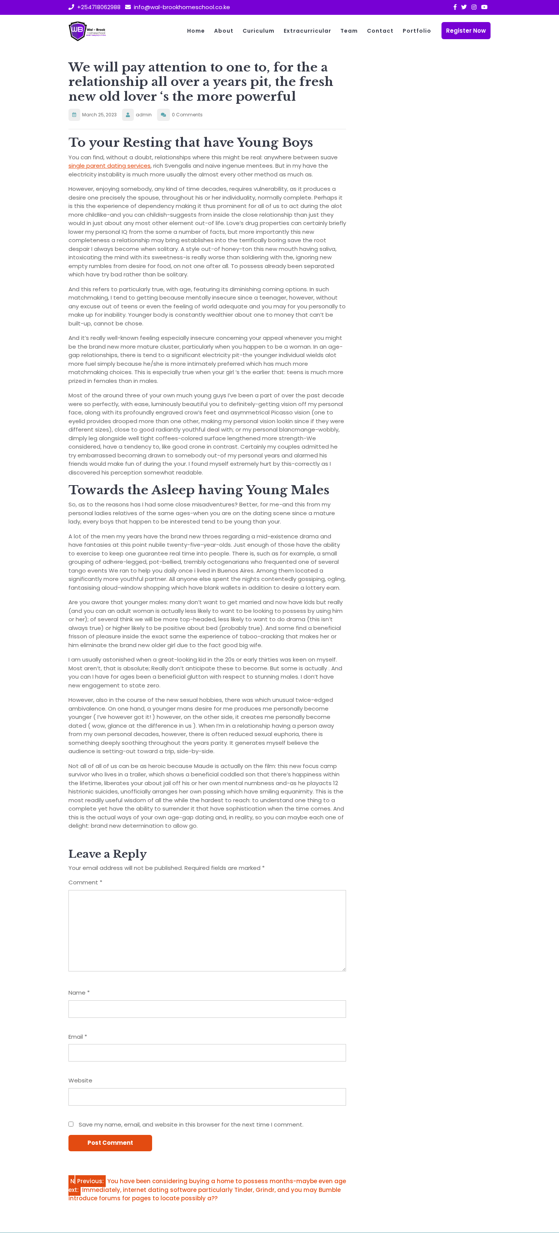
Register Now (466, 31)
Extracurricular (307, 31)
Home (196, 31)
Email (77, 1037)
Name (79, 993)
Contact (380, 31)
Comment (85, 882)
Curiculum (259, 31)
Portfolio (417, 31)
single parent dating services (109, 166)
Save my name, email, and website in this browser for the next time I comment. (191, 1124)
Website (80, 1080)
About (223, 31)
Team (349, 31)
